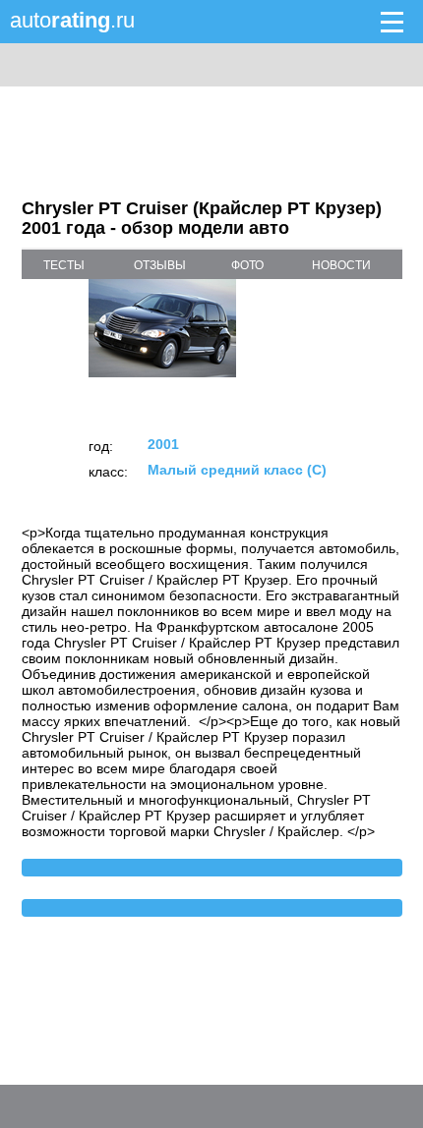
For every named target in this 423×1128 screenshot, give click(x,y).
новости (341, 265)
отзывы (160, 265)
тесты (64, 265)
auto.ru (72, 20)
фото (247, 265)
